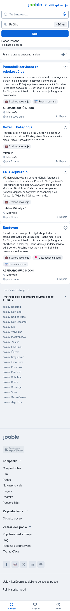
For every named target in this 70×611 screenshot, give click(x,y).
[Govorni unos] (64, 14)
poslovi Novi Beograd (15, 321)
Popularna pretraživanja (17, 534)
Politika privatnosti (14, 589)
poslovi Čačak (11, 352)
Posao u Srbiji (11, 502)
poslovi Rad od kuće (14, 316)
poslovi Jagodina (12, 402)
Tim (5, 474)
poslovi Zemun (11, 341)
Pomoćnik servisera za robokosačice (21, 69)
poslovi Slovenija (12, 387)
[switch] (64, 54)
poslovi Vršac (10, 392)
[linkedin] (32, 564)
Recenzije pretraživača (17, 545)
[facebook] (6, 564)
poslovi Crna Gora (13, 362)
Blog (5, 540)
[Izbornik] (5, 5)
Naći (35, 34)
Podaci (7, 479)
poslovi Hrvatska (12, 346)
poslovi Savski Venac (15, 397)
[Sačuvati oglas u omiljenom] (65, 67)
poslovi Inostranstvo (14, 336)
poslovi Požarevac (13, 367)
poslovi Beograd (12, 306)
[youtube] (41, 564)
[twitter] (23, 564)
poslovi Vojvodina (12, 331)
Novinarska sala (12, 485)
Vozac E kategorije (17, 127)
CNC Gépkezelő (15, 172)
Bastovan (10, 228)
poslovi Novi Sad (12, 311)
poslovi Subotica (12, 377)
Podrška (8, 497)
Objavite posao (12, 518)
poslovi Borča (10, 382)
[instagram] (15, 564)
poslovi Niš (9, 326)
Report (63, 116)
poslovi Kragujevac (13, 357)
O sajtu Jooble (12, 468)
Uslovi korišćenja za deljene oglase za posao (30, 581)
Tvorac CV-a (11, 551)
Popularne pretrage (14, 290)
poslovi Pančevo (12, 372)
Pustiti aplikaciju (56, 5)
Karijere (7, 491)
